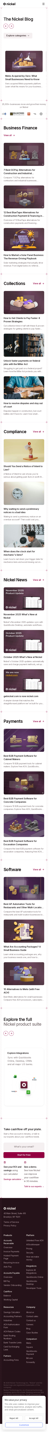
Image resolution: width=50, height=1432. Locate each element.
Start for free (24, 1154)
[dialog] (24, 1413)
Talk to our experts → (34, 1186)
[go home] (10, 1208)
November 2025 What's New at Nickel (20, 616)
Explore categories (16, 35)
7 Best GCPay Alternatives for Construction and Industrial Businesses (19, 173)
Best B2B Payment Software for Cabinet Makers (20, 757)
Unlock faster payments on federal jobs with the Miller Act (22, 362)
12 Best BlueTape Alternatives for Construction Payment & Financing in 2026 (23, 216)
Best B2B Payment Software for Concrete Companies (20, 800)
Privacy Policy (10, 1225)
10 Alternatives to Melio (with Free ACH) (22, 991)
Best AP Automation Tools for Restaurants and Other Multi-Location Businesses (23, 907)
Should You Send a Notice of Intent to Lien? (23, 468)
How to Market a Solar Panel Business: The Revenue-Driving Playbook (24, 257)
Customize (24, 1425)
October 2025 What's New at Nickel (23, 657)
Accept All (33, 1418)
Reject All (14, 1418)
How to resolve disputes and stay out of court (23, 405)
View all (8, 135)
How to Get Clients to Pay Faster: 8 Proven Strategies (22, 320)
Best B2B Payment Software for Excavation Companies (20, 843)
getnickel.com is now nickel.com (21, 696)
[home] (9, 4)
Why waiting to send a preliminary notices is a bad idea (21, 510)
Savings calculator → (14, 1179)
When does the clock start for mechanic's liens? (19, 553)
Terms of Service (11, 1222)
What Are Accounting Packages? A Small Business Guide (22, 948)
